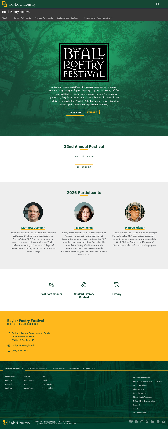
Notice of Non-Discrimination (144, 401)
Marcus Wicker (135, 227)
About (4, 18)
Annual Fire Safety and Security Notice (147, 381)
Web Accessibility (139, 412)
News (44, 376)
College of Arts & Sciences (23, 323)
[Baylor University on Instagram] (141, 423)
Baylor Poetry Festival (25, 320)
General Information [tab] (14, 368)
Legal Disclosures (139, 393)
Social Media (47, 384)
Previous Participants (44, 18)
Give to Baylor (29, 388)
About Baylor (10, 376)
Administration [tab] (58, 368)
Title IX (135, 408)
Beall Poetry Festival (16, 11)
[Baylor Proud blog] (130, 423)
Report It (136, 405)
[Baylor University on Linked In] (152, 423)
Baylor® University (50, 421)
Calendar (27, 376)
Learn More (75, 112)
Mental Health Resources (142, 397)
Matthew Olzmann (33, 227)
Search (44, 380)
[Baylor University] (18, 4)
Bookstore (9, 388)
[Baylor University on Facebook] (135, 423)
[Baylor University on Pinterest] (157, 423)
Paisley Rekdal (83, 227)
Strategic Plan (47, 388)
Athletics (8, 380)
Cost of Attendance (140, 385)
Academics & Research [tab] (37, 368)
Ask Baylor (9, 384)
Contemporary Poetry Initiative (97, 18)
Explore (92, 112)
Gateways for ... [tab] (90, 368)
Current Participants (22, 18)
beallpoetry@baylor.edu (23, 345)
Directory (27, 384)
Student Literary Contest (67, 18)
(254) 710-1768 (20, 350)
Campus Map (29, 380)
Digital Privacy (138, 389)
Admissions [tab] (74, 368)
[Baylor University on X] (146, 423)
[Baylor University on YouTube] (162, 423)
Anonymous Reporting (141, 377)
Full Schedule (84, 167)
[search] (158, 4)
